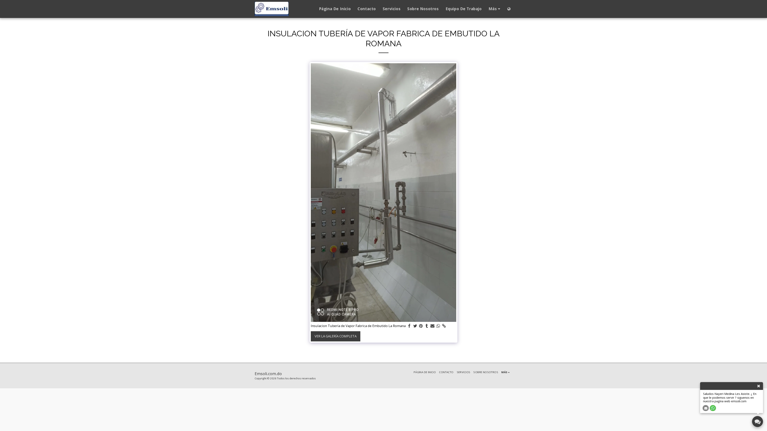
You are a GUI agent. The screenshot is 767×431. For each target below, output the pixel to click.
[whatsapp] (438, 326)
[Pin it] (421, 326)
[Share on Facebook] (409, 326)
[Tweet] (415, 326)
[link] (444, 326)
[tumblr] (427, 326)
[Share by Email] (432, 326)
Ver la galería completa (336, 336)
